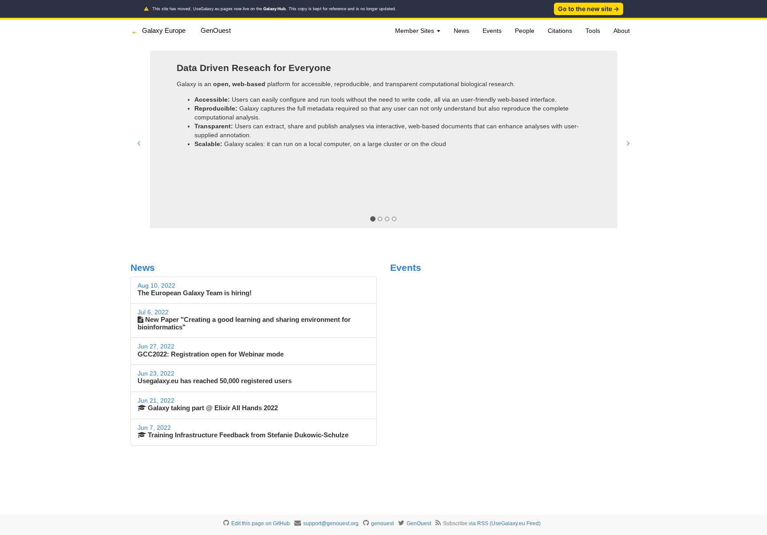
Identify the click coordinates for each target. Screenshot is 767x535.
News (461, 30)
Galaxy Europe (164, 30)
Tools (592, 30)
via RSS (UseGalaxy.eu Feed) (505, 523)
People (524, 30)
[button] (137, 139)
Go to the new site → (588, 8)
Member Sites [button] (415, 30)
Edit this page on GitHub (260, 523)
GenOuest (216, 30)
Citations (560, 30)
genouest (382, 523)
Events (492, 30)
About (621, 30)
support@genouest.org (331, 523)
